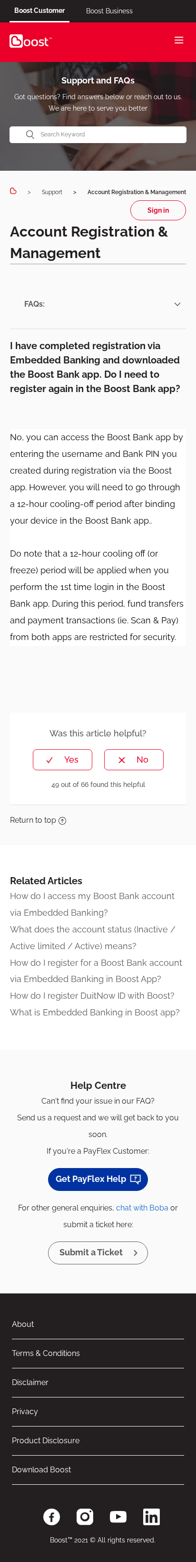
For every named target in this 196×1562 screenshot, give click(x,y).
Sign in (158, 210)
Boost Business (109, 11)
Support (52, 192)
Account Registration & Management (137, 192)
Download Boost (41, 1469)
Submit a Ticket (91, 1252)
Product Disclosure (45, 1440)
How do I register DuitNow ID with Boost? (92, 996)
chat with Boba (142, 1207)
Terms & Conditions (46, 1353)
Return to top (33, 820)
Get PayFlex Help (91, 1179)
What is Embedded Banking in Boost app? (95, 1012)
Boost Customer (39, 10)
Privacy (25, 1411)
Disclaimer (30, 1382)
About (23, 1324)
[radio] (62, 759)
